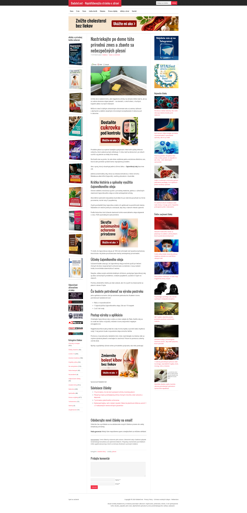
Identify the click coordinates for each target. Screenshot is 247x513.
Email (117, 484)
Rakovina (102, 11)
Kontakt (134, 11)
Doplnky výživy (73, 362)
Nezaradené (72, 374)
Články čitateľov (73, 350)
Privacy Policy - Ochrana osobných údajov (157, 499)
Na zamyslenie (73, 366)
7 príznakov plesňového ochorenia (106, 400)
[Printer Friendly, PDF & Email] (100, 64)
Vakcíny (71, 405)
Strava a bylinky (112, 11)
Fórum (84, 11)
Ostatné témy (101, 451)
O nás (78, 11)
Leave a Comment (114, 55)
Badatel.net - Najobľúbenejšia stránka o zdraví (95, 3)
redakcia (104, 55)
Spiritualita (72, 393)
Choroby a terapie (74, 343)
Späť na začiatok (74, 499)
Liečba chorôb (93, 11)
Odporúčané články (74, 379)
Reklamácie (174, 499)
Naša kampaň (73, 370)
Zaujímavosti (73, 410)
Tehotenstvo (73, 401)
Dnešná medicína (74, 358)
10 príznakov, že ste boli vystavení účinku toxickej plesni (114, 392)
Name (117, 480)
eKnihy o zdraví (124, 11)
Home (71, 11)
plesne (114, 451)
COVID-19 (72, 354)
